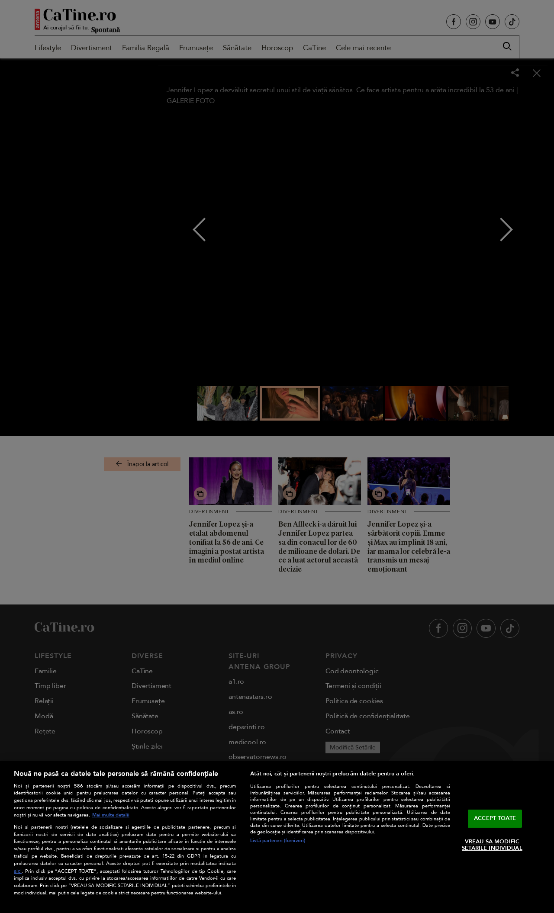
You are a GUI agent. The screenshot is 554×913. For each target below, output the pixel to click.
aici (18, 871)
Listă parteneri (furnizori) (277, 840)
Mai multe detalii (110, 815)
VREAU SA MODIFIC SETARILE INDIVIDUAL (492, 845)
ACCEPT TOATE (495, 818)
